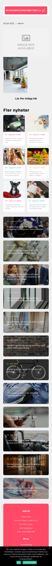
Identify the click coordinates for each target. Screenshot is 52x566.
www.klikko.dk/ (28, 532)
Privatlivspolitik (30, 562)
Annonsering (26, 545)
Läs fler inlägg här (26, 98)
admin (21, 23)
